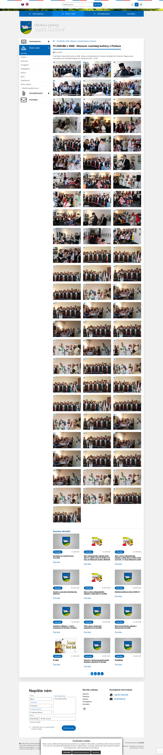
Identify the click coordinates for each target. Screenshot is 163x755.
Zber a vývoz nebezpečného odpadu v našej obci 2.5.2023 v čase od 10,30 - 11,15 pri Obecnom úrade (128, 558)
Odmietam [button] (96, 752)
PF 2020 (56, 660)
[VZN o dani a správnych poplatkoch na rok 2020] (97, 611)
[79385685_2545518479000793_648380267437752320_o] (67, 88)
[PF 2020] (66, 645)
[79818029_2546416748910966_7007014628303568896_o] (97, 162)
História (23, 57)
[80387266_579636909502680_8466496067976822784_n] (97, 366)
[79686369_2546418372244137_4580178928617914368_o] (97, 143)
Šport (23, 77)
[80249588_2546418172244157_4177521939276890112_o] (67, 217)
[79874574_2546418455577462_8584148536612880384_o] (67, 180)
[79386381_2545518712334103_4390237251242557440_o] (97, 88)
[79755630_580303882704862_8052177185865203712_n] (67, 329)
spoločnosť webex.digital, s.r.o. (27, 749)
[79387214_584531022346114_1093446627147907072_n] (67, 273)
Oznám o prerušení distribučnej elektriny (65, 593)
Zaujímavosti (25, 80)
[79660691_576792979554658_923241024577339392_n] (127, 292)
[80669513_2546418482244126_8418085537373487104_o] (97, 236)
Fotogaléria (25, 65)
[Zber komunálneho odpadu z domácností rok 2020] (128, 611)
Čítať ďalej (56, 562)
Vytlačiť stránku (124, 746)
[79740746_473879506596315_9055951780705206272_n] (127, 310)
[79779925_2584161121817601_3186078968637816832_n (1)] (127, 329)
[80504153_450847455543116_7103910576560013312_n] (127, 366)
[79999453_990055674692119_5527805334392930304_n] (127, 347)
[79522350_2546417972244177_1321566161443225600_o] (127, 125)
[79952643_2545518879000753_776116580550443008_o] (67, 106)
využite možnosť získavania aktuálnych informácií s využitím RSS (38, 743)
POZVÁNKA (119, 660)
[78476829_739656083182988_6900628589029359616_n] (127, 254)
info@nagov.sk (119, 699)
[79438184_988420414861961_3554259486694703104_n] (97, 273)
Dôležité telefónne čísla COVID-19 (127, 592)
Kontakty (131, 13)
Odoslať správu (68, 728)
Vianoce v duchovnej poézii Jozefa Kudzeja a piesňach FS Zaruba (96, 661)
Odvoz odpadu (26, 84)
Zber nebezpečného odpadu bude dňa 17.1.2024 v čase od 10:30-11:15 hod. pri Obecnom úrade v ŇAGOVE (97, 558)
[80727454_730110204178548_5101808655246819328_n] (67, 384)
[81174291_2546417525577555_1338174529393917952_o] (127, 236)
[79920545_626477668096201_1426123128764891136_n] (97, 347)
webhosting (22, 747)
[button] (35, 14)
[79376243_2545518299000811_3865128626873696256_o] (127, 69)
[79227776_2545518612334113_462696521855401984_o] (97, 69)
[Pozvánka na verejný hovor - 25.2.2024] (66, 541)
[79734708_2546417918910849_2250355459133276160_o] (127, 143)
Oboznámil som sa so (43, 728)
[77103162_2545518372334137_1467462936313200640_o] (67, 69)
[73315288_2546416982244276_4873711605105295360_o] (127, 106)
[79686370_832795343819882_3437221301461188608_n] (67, 310)
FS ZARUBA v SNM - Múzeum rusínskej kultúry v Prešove (76, 41)
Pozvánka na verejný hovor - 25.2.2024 (63, 557)
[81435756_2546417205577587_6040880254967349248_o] (67, 254)
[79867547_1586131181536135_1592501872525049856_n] (67, 347)
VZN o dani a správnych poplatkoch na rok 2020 (92, 627)
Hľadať (98, 4)
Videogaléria (25, 69)
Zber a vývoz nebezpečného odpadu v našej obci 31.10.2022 (95, 593)
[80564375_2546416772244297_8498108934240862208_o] (67, 236)
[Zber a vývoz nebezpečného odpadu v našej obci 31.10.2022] (97, 577)
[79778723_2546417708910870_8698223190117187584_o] (67, 162)
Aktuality (24, 53)
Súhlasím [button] (66, 752)
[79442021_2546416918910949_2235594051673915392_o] (67, 143)
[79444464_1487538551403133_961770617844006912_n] (67, 292)
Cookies (141, 748)
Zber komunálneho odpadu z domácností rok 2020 (125, 627)
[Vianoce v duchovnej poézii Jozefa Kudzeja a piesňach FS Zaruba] (97, 645)
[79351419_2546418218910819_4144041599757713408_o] (67, 125)
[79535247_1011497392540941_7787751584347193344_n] (97, 292)
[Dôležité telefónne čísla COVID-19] (128, 577)
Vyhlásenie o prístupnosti (137, 746)
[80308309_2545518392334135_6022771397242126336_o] (97, 106)
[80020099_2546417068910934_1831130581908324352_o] (97, 199)
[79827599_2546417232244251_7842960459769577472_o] (127, 162)
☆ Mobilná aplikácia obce (30, 88)
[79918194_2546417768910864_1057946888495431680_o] (67, 199)
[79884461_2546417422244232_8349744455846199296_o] (97, 180)
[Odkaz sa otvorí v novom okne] (84, 709)
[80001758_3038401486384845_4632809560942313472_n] (67, 366)
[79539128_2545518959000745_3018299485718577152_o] (127, 88)
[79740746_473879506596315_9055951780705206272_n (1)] (97, 310)
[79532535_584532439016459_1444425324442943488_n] (127, 273)
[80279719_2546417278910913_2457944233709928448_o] (97, 217)
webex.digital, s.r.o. (31, 747)
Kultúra (23, 73)
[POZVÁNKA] (128, 645)
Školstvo (86, 696)
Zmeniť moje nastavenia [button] (81, 752)
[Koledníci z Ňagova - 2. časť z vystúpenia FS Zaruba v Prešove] (66, 611)
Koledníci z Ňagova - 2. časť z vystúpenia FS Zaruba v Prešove (65, 627)
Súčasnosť (24, 61)
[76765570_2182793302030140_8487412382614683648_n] (97, 254)
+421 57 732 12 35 (121, 695)
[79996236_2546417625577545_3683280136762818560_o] (127, 180)
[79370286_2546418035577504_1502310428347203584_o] (97, 125)
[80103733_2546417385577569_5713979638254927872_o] (127, 199)
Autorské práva (134, 748)
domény (40, 747)
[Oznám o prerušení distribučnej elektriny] (66, 577)
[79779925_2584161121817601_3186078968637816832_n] (97, 329)
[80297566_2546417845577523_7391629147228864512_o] (127, 217)
